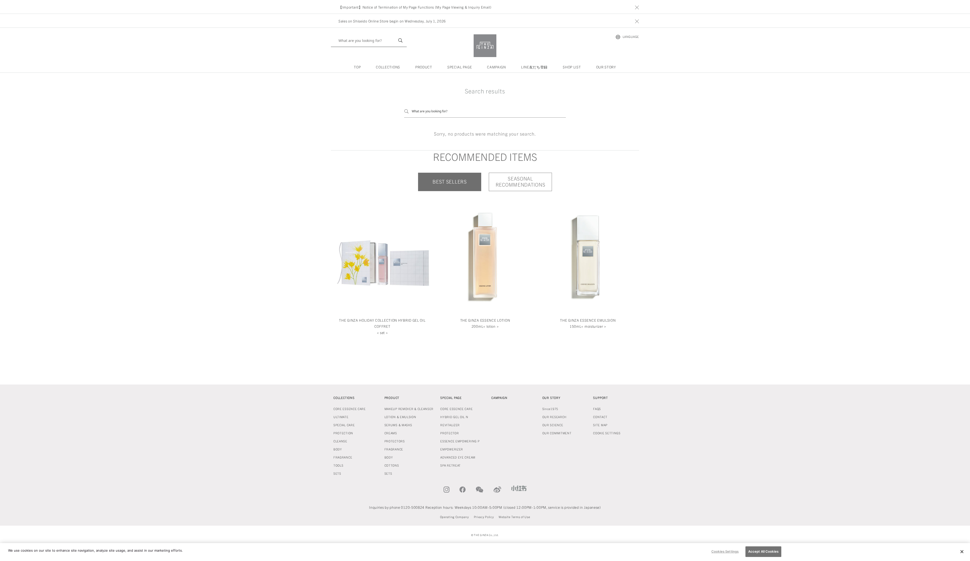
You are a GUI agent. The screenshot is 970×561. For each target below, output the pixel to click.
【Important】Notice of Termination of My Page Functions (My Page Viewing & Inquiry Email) (415, 7)
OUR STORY (606, 67)
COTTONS (391, 465)
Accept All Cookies (763, 551)
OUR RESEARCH (554, 417)
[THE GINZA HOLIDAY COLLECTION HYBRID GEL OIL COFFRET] (382, 255)
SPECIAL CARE (344, 425)
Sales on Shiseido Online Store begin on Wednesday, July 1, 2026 (392, 21)
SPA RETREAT (450, 465)
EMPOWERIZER (451, 449)
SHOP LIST (572, 67)
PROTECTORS (394, 441)
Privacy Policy (484, 517)
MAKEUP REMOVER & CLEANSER (409, 409)
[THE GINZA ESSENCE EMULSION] (588, 255)
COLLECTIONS (388, 67)
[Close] (961, 551)
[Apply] (400, 40)
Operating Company (454, 517)
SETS (337, 473)
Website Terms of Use (514, 517)
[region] (485, 552)
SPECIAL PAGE (459, 67)
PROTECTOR (449, 433)
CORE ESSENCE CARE (349, 409)
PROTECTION (343, 433)
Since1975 (550, 409)
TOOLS (338, 465)
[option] (487, 7)
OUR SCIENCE (552, 425)
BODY (337, 449)
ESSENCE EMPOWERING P (459, 441)
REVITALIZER (450, 425)
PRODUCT (423, 67)
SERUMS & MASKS (398, 425)
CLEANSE (340, 441)
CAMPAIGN (496, 67)
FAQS (597, 409)
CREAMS (390, 433)
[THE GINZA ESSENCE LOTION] (485, 255)
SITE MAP (600, 425)
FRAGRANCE (342, 457)
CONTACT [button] (600, 416)
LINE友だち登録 (534, 67)
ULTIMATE (341, 417)
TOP (357, 67)
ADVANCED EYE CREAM (457, 457)
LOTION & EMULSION (400, 417)
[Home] (485, 45)
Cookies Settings (725, 551)
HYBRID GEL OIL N (454, 417)
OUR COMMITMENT (557, 433)
